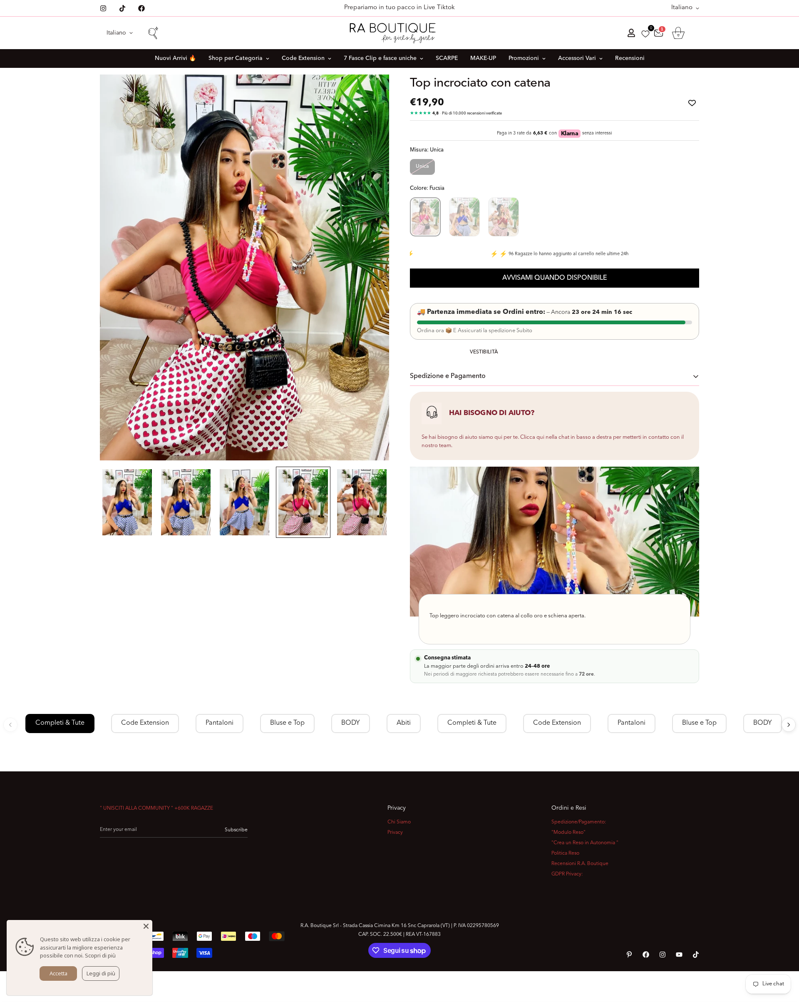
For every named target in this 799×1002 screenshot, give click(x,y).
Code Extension (303, 58)
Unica (422, 166)
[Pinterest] (629, 954)
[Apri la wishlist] (645, 34)
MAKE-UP (483, 58)
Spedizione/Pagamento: (578, 822)
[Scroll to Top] (782, 956)
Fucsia (425, 216)
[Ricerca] (152, 33)
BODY (350, 723)
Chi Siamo (399, 822)
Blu (464, 216)
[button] (678, 33)
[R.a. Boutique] (400, 33)
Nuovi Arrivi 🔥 (175, 58)
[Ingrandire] (371, 92)
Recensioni (630, 58)
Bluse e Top (287, 723)
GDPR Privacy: (567, 874)
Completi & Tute (59, 723)
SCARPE (447, 58)
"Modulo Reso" (568, 832)
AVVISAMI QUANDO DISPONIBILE (554, 278)
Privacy (395, 832)
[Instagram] (103, 8)
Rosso (503, 216)
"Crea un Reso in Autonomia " (584, 842)
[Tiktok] (122, 8)
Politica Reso (565, 853)
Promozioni (524, 58)
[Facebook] (141, 8)
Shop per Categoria (235, 58)
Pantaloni (219, 723)
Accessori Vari (577, 58)
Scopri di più (100, 955)
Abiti (404, 723)
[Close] (146, 926)
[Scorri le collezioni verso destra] (789, 725)
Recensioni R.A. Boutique (579, 863)
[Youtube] (679, 954)
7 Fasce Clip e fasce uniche (380, 58)
